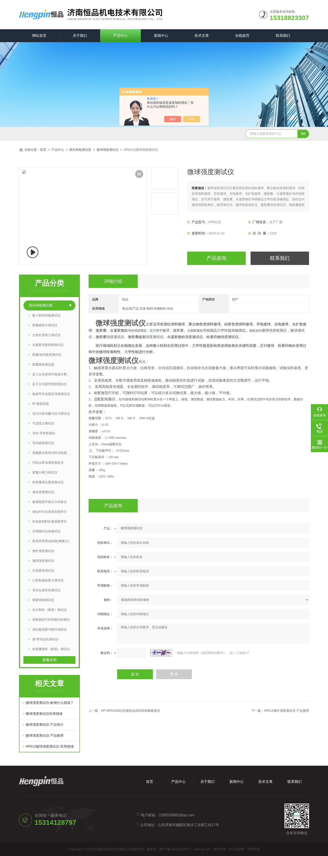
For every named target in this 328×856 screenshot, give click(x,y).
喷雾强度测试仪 (43, 600)
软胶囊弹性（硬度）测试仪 (51, 649)
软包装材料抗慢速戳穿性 (49, 521)
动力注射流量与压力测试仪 (51, 413)
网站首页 (39, 35)
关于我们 (80, 35)
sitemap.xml (202, 849)
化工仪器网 (237, 849)
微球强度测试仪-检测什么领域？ (50, 703)
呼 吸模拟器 (40, 403)
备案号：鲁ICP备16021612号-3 (169, 849)
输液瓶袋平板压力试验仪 (49, 502)
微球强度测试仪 (107, 149)
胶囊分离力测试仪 (44, 472)
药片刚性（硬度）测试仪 (49, 610)
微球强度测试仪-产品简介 (45, 724)
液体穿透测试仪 (43, 492)
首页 (43, 149)
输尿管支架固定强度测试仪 (51, 394)
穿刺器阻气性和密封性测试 (51, 619)
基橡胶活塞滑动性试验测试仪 (52, 453)
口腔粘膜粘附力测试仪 (48, 580)
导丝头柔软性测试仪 (46, 590)
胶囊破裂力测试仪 (44, 325)
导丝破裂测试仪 (43, 443)
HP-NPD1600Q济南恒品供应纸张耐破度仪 (130, 710)
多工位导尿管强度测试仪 (49, 384)
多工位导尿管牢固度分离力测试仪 (53, 374)
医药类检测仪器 (80, 149)
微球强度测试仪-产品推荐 (45, 735)
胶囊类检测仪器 (43, 364)
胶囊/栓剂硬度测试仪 (46, 354)
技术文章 (202, 35)
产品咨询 (216, 258)
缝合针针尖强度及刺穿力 (49, 511)
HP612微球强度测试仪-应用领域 (50, 746)
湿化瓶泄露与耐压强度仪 (49, 629)
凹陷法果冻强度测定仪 (48, 462)
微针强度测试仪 (43, 551)
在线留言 (242, 35)
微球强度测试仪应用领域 (44, 713)
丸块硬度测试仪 (43, 570)
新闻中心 (161, 35)
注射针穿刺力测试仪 (46, 335)
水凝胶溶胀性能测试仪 (48, 345)
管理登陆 (253, 849)
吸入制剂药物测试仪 (46, 315)
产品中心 (120, 35)
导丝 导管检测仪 (43, 433)
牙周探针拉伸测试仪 (46, 531)
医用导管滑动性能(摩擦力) (50, 541)
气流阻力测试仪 (43, 423)
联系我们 (283, 35)
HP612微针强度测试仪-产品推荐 (286, 710)
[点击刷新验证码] (161, 653)
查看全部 (49, 660)
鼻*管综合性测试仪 (45, 639)
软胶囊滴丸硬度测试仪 (48, 482)
